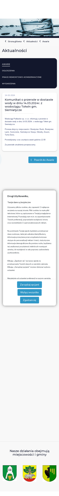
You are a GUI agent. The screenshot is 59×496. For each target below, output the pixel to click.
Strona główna (15, 41)
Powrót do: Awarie (44, 159)
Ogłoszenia (8, 70)
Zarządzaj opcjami (29, 284)
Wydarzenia (9, 83)
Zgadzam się (29, 299)
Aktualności (32, 41)
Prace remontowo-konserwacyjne (21, 77)
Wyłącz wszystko (29, 292)
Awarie (45, 41)
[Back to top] (53, 490)
